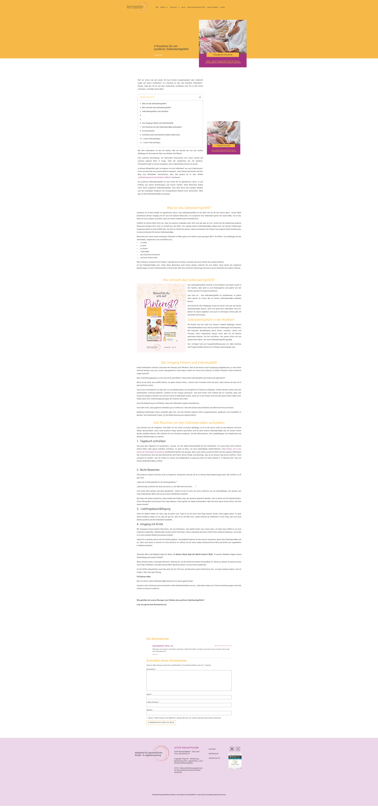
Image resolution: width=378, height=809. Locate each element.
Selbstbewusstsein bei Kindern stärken (154, 177)
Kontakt (212, 749)
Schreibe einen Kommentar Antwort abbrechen (161, 135)
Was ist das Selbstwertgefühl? (154, 104)
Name (149, 694)
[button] (200, 97)
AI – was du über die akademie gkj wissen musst (210, 794)
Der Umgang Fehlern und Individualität (157, 123)
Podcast (173, 7)
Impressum (213, 754)
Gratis (163, 7)
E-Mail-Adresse (152, 702)
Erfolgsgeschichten (196, 7)
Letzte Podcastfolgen (151, 139)
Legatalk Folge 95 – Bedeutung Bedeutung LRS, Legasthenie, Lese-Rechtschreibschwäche (188, 761)
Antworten (155, 654)
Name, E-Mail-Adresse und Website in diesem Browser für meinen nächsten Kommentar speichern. (184, 718)
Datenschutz (214, 758)
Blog (183, 7)
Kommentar (151, 669)
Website (149, 710)
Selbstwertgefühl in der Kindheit (155, 111)
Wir (157, 7)
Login (222, 7)
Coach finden (212, 7)
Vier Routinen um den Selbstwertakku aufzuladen (162, 127)
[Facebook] (232, 749)
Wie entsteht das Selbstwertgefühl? (156, 108)
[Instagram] (238, 749)
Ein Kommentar (148, 131)
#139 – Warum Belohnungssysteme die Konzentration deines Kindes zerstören (188, 770)
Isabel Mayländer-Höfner (161, 646)
